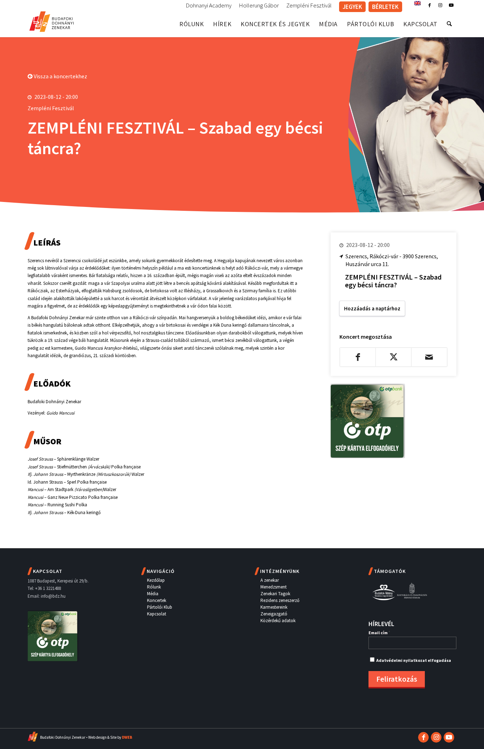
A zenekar (269, 580)
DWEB (127, 737)
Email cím (379, 632)
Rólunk (154, 587)
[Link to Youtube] (451, 5)
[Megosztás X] (393, 357)
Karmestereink (273, 607)
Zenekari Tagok (275, 594)
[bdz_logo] (51, 20)
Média (152, 594)
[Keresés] (449, 24)
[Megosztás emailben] (429, 357)
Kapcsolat (156, 614)
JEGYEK (352, 7)
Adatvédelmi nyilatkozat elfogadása (413, 660)
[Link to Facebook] (429, 5)
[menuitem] (208, 6)
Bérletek (385, 7)
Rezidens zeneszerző (279, 600)
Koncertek (156, 600)
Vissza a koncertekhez (60, 76)
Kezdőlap (156, 580)
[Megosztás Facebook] (357, 357)
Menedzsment (273, 587)
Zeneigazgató (273, 614)
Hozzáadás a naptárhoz (372, 308)
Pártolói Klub (159, 607)
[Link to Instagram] (440, 5)
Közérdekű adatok (278, 621)
